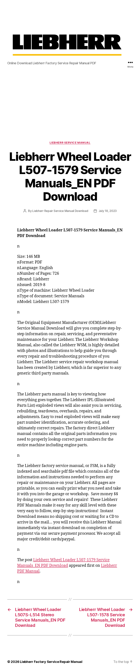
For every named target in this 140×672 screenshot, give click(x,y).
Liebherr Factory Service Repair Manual (51, 662)
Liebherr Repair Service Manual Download (60, 211)
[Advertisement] (70, 99)
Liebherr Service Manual (70, 142)
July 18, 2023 (108, 211)
